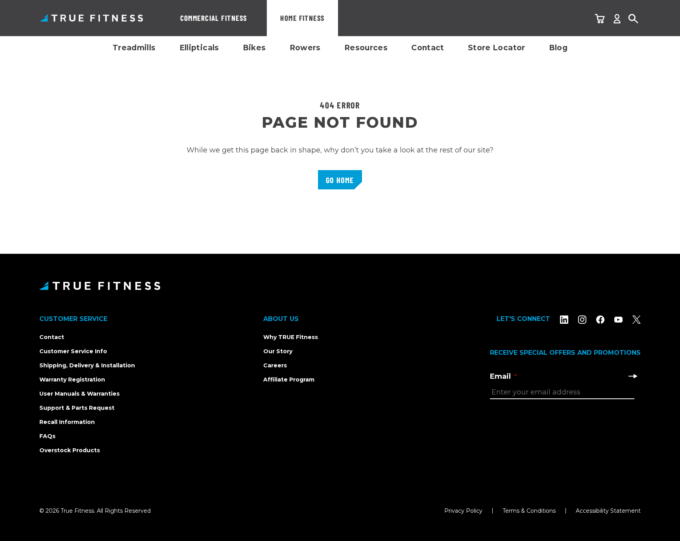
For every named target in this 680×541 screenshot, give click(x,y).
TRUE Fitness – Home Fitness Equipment (91, 18)
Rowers (305, 47)
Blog (558, 47)
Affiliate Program (288, 379)
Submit (633, 376)
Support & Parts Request (77, 407)
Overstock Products (69, 450)
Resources (366, 47)
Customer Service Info (73, 351)
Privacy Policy (463, 510)
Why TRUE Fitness (290, 337)
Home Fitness (302, 17)
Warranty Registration (72, 379)
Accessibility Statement (608, 510)
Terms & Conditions (529, 510)
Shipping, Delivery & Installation (87, 365)
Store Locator (496, 47)
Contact (427, 47)
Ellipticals (199, 47)
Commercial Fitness (213, 17)
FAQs (47, 436)
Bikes (254, 47)
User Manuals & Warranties (79, 393)
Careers (275, 365)
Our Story (277, 351)
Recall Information (67, 421)
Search (633, 19)
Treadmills (134, 47)
